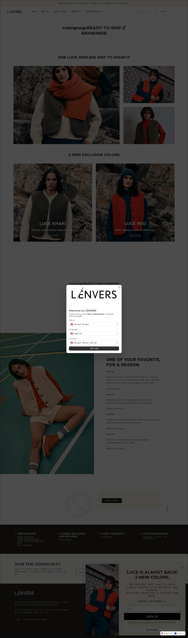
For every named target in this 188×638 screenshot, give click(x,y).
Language (73, 329)
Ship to (72, 320)
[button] (172, 633)
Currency (73, 339)
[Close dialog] (119, 287)
